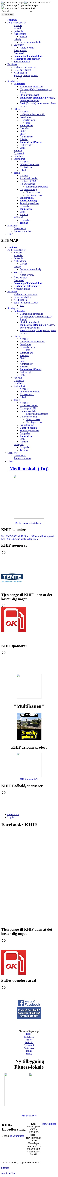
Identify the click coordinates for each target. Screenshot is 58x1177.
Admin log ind (8, 1173)
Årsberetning (20, 33)
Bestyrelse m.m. (27, 120)
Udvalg (17, 39)
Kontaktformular (22, 61)
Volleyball (19, 217)
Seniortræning (27, 197)
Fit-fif (22, 131)
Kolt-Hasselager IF (16, 22)
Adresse (24, 214)
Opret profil (13, 814)
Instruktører (25, 117)
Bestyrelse (19, 31)
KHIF (29, 1034)
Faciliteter (12, 64)
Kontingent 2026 (28, 181)
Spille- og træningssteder (26, 75)
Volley (29, 1053)
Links (22, 147)
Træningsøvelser (34, 195)
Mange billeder (29, 1115)
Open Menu (7, 14)
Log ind (11, 817)
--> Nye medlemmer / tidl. (32, 114)
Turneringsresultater (29, 203)
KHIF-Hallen (20, 72)
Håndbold (18, 156)
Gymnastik (19, 153)
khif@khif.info (16, 1136)
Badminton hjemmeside (31, 86)
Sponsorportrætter (22, 231)
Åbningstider (26, 136)
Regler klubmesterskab (37, 186)
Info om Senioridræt (29, 164)
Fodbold (18, 150)
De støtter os (20, 228)
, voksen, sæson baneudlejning (37, 99)
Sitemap (5, 1167)
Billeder (24, 139)
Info (28, 122)
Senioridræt (19, 159)
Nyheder (18, 25)
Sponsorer (12, 225)
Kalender (18, 28)
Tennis (17, 172)
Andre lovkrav (27, 47)
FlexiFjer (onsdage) (29, 95)
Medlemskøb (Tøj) (29, 468)
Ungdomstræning (28, 189)
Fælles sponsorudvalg (30, 42)
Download (19, 53)
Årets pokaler (20, 50)
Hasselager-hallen (22, 70)
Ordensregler (26, 145)
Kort (22, 78)
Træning (24, 222)
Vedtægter (19, 45)
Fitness (17, 108)
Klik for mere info (29, 779)
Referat (23, 36)
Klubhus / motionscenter (25, 67)
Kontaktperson (27, 167)
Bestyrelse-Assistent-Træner (29, 523)
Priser (22, 134)
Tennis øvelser (33, 192)
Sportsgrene (13, 81)
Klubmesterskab (28, 184)
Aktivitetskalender (29, 178)
